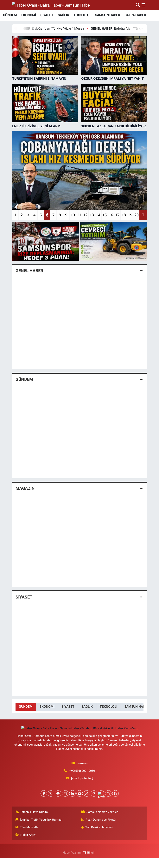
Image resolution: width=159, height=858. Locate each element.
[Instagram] (65, 793)
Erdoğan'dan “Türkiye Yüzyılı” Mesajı (109, 28)
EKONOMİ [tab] (47, 706)
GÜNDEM (10, 15)
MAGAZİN (25, 488)
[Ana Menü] (143, 5)
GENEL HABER (29, 270)
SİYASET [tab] (67, 706)
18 (124, 215)
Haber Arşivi (28, 835)
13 (92, 215)
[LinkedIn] (72, 793)
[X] (51, 793)
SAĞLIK (63, 15)
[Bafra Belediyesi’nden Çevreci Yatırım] (113, 241)
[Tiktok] (87, 793)
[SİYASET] (141, 597)
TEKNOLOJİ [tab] (108, 706)
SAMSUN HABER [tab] (136, 706)
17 (117, 215)
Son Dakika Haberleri (99, 827)
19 (130, 215)
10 (73, 215)
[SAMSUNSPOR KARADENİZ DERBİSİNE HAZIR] (45, 241)
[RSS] (115, 793)
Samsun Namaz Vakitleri (102, 812)
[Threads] (94, 793)
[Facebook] (44, 793)
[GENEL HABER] (141, 270)
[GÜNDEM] (141, 379)
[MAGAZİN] (141, 488)
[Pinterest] (58, 793)
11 (79, 215)
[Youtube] (79, 793)
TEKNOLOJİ (81, 15)
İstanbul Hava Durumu (35, 812)
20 (136, 215)
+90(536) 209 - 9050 (82, 770)
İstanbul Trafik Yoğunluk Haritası (41, 819)
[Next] (101, 793)
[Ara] (138, 5)
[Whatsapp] (108, 793)
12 (85, 215)
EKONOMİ (28, 15)
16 (111, 215)
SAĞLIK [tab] (87, 706)
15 (104, 215)
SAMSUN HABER (107, 15)
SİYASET (46, 15)
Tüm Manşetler (29, 827)
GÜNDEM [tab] (26, 706)
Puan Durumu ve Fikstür (101, 819)
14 (98, 215)
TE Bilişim (89, 852)
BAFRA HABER (135, 15)
